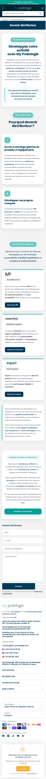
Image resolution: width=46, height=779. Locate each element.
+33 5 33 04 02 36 (12, 655)
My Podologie (15, 617)
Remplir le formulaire (22, 517)
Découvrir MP (12, 308)
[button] (3, 8)
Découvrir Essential (15, 352)
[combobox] (22, 13)
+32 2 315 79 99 (11, 658)
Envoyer (18, 592)
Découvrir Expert (14, 397)
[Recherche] (39, 13)
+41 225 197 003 (11, 662)
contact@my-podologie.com (15, 651)
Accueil (4, 20)
